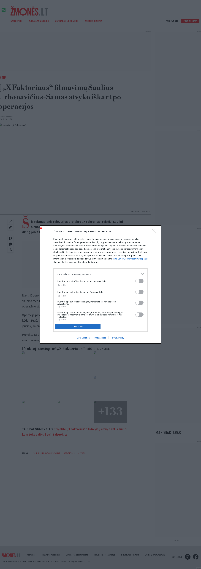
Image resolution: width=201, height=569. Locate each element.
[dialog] (100, 284)
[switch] (139, 281)
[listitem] (100, 274)
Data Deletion (83, 337)
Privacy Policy (117, 337)
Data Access (100, 337)
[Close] (155, 232)
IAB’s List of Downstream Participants (130, 258)
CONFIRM (78, 326)
